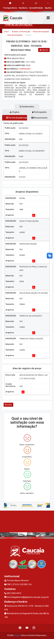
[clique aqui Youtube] (27, 627)
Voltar (9, 405)
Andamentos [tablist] (28, 106)
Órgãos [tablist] (15, 112)
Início (6, 31)
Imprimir (44, 50)
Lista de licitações (14, 35)
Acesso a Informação (21, 31)
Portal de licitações (41, 31)
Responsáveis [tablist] (41, 118)
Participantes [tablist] (40, 112)
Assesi (17, 635)
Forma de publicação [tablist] (17, 118)
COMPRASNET (25, 69)
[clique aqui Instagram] (33, 627)
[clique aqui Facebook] (20, 627)
